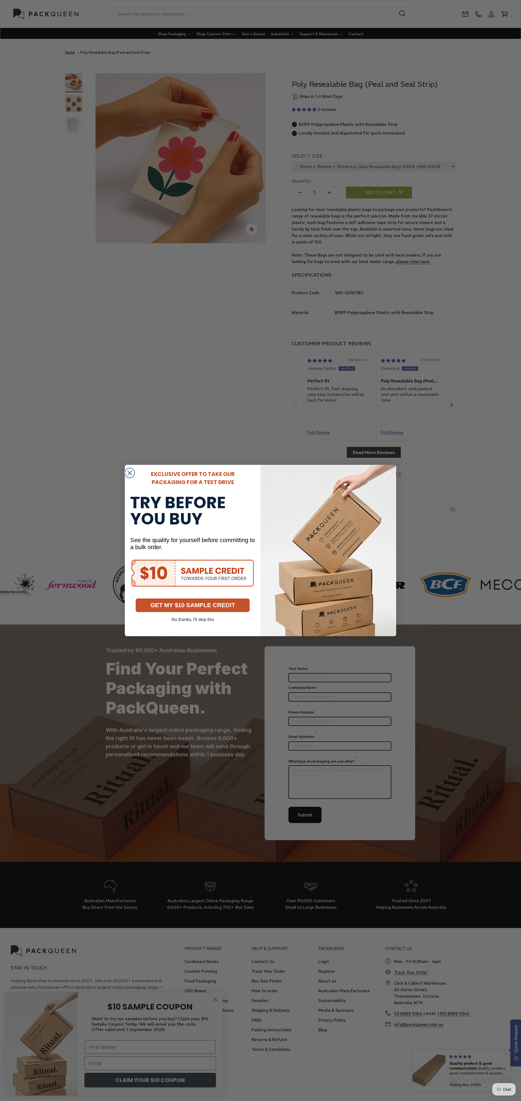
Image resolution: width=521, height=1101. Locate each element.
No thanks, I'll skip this (192, 619)
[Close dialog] (130, 473)
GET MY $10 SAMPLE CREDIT (192, 605)
